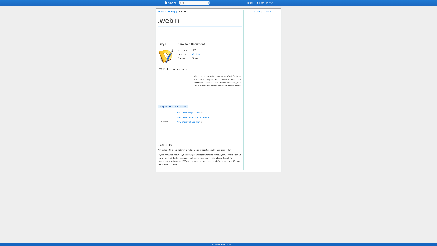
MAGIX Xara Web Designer (188, 122)
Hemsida (162, 11)
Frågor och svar (265, 2)
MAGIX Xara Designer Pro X (188, 112)
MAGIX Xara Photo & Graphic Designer (193, 117)
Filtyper (249, 2)
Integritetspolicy (225, 245)
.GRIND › (266, 11)
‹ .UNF (257, 11)
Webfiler (196, 54)
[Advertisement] (200, 34)
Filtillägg (172, 11)
